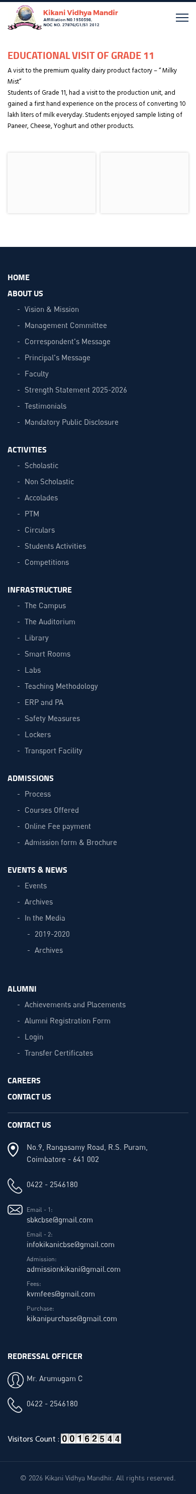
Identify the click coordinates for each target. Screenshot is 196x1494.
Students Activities (55, 545)
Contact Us (29, 1096)
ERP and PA (44, 701)
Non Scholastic (49, 481)
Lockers (38, 734)
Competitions (47, 561)
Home (19, 277)
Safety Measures (52, 718)
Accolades (41, 497)
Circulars (40, 529)
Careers (24, 1080)
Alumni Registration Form (68, 1020)
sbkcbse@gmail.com (60, 1219)
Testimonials (45, 405)
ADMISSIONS (31, 778)
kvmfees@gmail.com (61, 1293)
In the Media (45, 917)
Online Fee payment (58, 825)
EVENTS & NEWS (37, 869)
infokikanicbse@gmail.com (71, 1244)
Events (36, 885)
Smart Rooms (47, 653)
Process (38, 793)
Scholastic (41, 465)
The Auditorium (50, 621)
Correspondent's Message (68, 341)
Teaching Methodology (61, 685)
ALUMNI (22, 988)
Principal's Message (57, 357)
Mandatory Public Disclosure (72, 421)
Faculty (37, 373)
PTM (32, 513)
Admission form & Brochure (71, 842)
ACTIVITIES (27, 449)
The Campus (45, 605)
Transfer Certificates (59, 1052)
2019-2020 (52, 933)
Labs (33, 669)
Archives (39, 901)
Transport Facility (53, 750)
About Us (25, 293)
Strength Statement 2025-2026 (76, 389)
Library (37, 637)
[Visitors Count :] (91, 1442)
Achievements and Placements (75, 1004)
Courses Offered (52, 809)
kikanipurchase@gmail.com (72, 1318)
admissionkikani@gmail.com (74, 1268)
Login (34, 1036)
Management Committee (66, 325)
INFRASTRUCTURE (40, 589)
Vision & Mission (52, 308)
